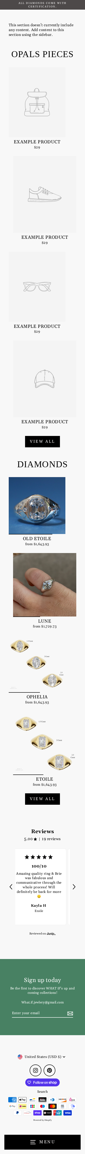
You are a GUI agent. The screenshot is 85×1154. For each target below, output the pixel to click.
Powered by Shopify (42, 1120)
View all (42, 441)
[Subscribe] (69, 1013)
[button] (10, 887)
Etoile (39, 911)
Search (42, 1092)
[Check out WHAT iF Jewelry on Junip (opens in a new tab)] (51, 934)
